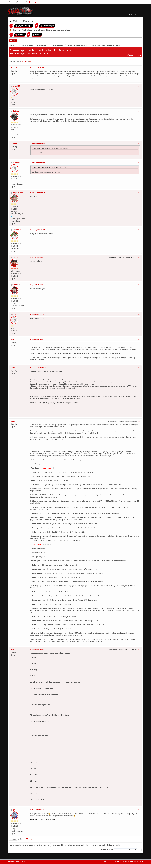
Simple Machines (24, 861)
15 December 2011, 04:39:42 (38, 421)
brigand (15, 257)
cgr (13, 810)
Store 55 (111, 862)
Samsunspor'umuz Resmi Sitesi (98, 862)
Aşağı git (12, 61)
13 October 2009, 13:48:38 (37, 193)
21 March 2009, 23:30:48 (37, 86)
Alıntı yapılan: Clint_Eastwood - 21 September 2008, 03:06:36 (50, 148)
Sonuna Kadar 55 (18, 285)
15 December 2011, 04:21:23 (38, 368)
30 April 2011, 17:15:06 (36, 285)
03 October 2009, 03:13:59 (37, 162)
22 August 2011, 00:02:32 (37, 314)
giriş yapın (34, 2)
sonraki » (137, 55)
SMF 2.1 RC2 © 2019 (13, 861)
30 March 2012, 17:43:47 (37, 810)
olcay (14, 314)
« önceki (130, 55)
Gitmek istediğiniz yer (106, 850)
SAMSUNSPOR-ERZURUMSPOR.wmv (42, 820)
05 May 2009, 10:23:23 (36, 111)
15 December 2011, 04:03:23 (38, 339)
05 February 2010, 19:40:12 (37, 230)
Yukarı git (13, 839)
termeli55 (16, 86)
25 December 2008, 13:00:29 (38, 68)
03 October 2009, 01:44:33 (37, 143)
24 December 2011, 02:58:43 (38, 649)
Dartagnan (16, 163)
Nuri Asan (16, 111)
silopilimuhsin (17, 193)
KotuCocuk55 (17, 230)
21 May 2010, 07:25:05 (36, 257)
